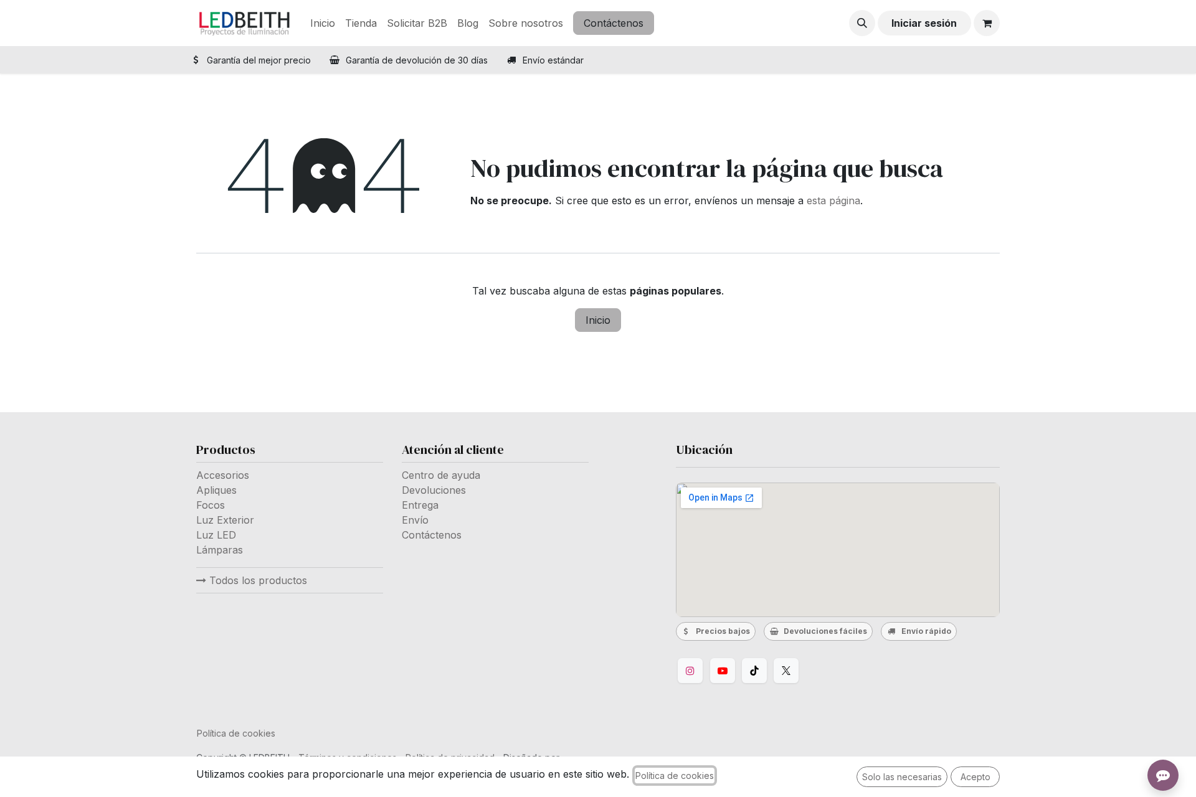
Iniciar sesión (924, 23)
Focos (210, 505)
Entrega (420, 505)
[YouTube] (722, 670)
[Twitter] (786, 670)
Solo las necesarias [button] (902, 776)
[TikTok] (754, 670)
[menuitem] (322, 23)
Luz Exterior (225, 520)
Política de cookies (236, 733)
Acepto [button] (975, 776)
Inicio (598, 320)
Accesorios (222, 475)
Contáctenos (613, 23)
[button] (862, 23)
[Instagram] (690, 670)
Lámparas (219, 550)
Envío (415, 520)
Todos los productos (256, 580)
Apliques (216, 490)
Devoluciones (434, 490)
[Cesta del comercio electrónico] (987, 23)
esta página (833, 200)
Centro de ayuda (441, 475)
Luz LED (216, 535)
